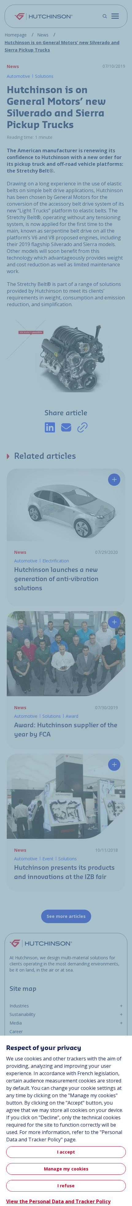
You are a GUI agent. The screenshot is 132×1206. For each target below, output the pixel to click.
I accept (66, 1152)
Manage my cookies (66, 1169)
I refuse (66, 1186)
